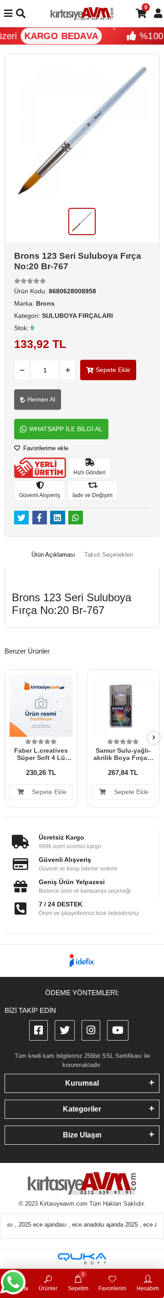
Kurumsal (82, 1083)
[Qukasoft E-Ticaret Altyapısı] (82, 1258)
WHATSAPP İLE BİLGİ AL (65, 429)
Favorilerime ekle (44, 448)
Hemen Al (41, 399)
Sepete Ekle (113, 369)
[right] (154, 737)
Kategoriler (82, 1109)
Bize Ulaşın (82, 1135)
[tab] (53, 555)
